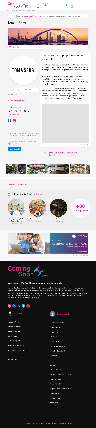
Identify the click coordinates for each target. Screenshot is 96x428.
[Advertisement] (65, 123)
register (39, 16)
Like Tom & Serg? (64, 154)
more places (80, 207)
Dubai (16, 94)
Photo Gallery (54, 393)
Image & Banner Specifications (60, 389)
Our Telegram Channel (57, 346)
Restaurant (35, 221)
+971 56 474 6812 (19, 110)
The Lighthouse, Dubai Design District (16, 220)
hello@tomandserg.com (15, 107)
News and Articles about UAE (17, 350)
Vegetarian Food (22, 184)
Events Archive (54, 403)
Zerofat (58, 219)
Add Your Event (55, 337)
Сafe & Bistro (12, 184)
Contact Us (53, 356)
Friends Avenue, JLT (37, 219)
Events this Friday (13, 322)
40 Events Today (21, 313)
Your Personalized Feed (58, 323)
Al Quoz (10, 94)
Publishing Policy (55, 379)
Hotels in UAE (12, 360)
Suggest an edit (14, 149)
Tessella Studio (48, 423)
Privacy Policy (67, 423)
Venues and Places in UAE (16, 355)
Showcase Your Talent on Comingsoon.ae (63, 375)
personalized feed (30, 16)
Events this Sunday (14, 331)
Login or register (63, 314)
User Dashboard (55, 328)
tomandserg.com (13, 114)
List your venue (31, 135)
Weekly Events (12, 336)
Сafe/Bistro (14, 223)
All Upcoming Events (14, 341)
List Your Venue (55, 342)
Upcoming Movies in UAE (16, 345)
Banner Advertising (56, 384)
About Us (53, 365)
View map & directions (17, 100)
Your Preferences (55, 332)
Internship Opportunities (58, 351)
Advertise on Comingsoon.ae (80, 255)
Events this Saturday (14, 327)
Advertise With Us (55, 370)
